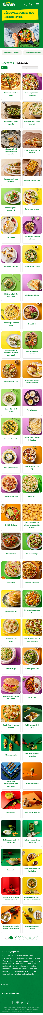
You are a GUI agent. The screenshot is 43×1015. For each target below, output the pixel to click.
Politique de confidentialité (13, 1009)
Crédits (29, 1007)
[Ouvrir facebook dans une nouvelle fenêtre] (12, 1004)
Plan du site (35, 1007)
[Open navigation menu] (37, 4)
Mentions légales (21, 1007)
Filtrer (4, 68)
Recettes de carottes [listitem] (11, 53)
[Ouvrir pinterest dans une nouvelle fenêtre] (28, 1004)
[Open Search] (30, 4)
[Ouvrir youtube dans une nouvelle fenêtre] (23, 1004)
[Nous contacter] (25, 4)
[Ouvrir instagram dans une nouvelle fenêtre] (17, 1004)
